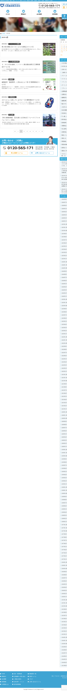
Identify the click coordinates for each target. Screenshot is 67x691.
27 (64, 50)
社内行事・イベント (19, 681)
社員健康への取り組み (19, 676)
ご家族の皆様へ (18, 679)
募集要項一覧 (32, 673)
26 (61, 50)
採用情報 (55, 14)
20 (64, 48)
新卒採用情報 (17, 684)
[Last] (42, 131)
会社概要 (39, 14)
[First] (15, 131)
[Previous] (18, 131)
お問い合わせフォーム (42, 153)
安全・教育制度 (18, 673)
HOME (8, 14)
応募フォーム (32, 676)
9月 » (62, 55)
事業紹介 (23, 14)
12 (61, 47)
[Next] (39, 131)
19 (61, 48)
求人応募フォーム (17, 153)
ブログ (31, 679)
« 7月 (62, 52)
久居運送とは (5, 684)
